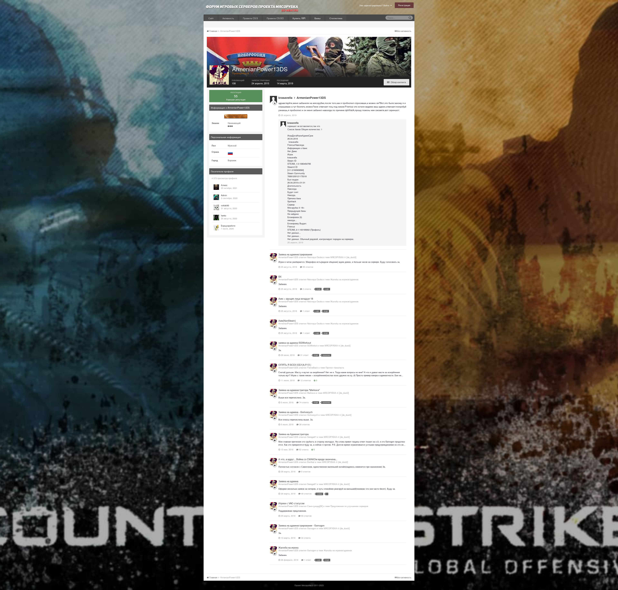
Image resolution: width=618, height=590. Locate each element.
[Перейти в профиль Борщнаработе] (216, 227)
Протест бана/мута (335, 367)
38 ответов (304, 424)
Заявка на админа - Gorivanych (295, 412)
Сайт (211, 18)
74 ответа (304, 402)
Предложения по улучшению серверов (349, 506)
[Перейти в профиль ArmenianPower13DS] (273, 256)
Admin (224, 195)
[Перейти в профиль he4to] (216, 217)
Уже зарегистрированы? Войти (374, 5)
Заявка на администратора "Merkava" (299, 390)
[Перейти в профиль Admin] (216, 197)
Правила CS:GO (275, 18)
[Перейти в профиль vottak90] (216, 207)
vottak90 (225, 205)
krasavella (285, 98)
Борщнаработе (228, 225)
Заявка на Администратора (293, 434)
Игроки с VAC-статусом (291, 503)
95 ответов (307, 266)
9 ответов (305, 471)
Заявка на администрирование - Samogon (301, 525)
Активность (228, 18)
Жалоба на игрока (288, 547)
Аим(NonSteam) (287, 320)
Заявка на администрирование (295, 254)
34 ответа (305, 537)
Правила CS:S (250, 18)
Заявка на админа (288, 481)
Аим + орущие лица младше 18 (295, 298)
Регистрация (404, 5)
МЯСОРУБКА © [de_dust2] (343, 257)
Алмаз (224, 185)
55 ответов (306, 515)
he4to (223, 215)
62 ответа (303, 449)
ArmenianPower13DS (311, 98)
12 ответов (305, 380)
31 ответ (304, 355)
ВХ (279, 276)
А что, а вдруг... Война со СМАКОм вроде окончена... (307, 459)
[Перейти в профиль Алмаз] (216, 187)
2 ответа (306, 288)
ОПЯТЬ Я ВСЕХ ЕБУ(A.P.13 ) (294, 364)
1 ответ (306, 310)
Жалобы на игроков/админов (344, 279)
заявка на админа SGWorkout (294, 342)
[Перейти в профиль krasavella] (273, 99)
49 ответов (306, 493)
